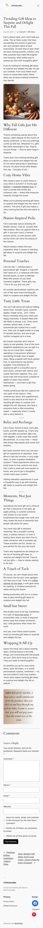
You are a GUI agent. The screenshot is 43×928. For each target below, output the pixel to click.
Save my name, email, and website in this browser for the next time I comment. (22, 820)
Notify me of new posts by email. (21, 836)
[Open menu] (38, 5)
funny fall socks (22, 615)
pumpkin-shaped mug (23, 187)
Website (7, 806)
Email (6, 796)
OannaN (22, 32)
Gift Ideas (31, 32)
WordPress (19, 923)
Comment (8, 759)
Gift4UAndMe (16, 6)
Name (7, 785)
